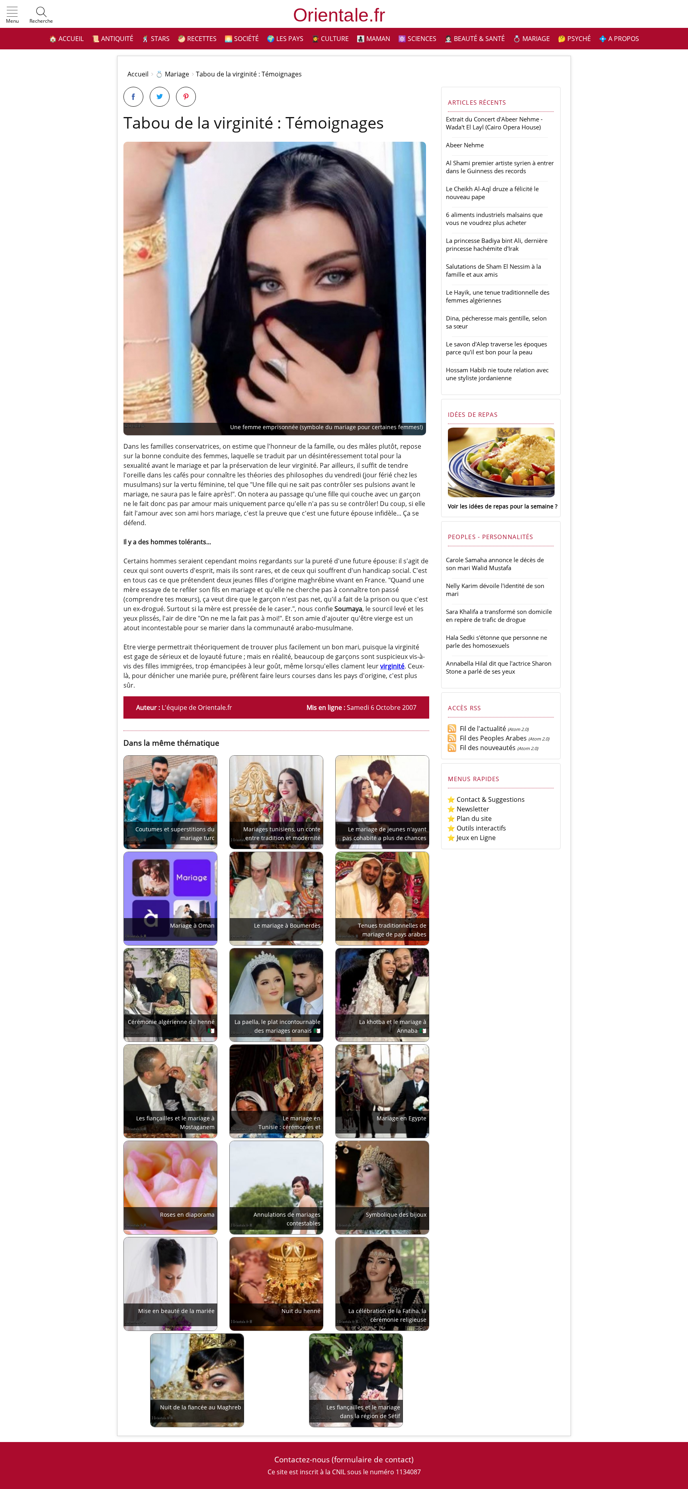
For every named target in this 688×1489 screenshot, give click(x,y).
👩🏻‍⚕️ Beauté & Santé (474, 38)
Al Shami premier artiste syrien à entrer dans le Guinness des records (500, 167)
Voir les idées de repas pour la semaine (500, 506)
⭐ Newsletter (468, 809)
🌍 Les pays (285, 38)
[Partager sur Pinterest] (186, 97)
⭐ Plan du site (469, 818)
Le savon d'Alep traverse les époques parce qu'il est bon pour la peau (496, 348)
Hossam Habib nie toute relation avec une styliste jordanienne (497, 374)
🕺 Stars (155, 38)
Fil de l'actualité (481, 728)
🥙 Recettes (197, 38)
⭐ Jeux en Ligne (471, 837)
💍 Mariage (531, 38)
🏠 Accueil (66, 38)
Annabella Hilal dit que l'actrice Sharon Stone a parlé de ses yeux (498, 667)
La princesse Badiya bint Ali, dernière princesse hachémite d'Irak (496, 244)
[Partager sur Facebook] (133, 97)
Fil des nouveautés (486, 747)
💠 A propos (619, 38)
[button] (12, 15)
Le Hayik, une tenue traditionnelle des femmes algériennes (497, 296)
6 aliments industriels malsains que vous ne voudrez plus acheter (494, 219)
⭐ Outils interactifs (476, 828)
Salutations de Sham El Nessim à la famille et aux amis (493, 270)
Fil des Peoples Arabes (492, 738)
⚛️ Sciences (417, 38)
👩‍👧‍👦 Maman (373, 38)
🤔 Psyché (574, 38)
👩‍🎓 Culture (330, 38)
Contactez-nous (302, 1459)
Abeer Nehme (465, 145)
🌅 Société (242, 38)
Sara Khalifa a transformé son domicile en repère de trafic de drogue (499, 615)
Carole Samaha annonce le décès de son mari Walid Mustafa (495, 564)
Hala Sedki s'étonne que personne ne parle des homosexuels (496, 641)
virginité (392, 666)
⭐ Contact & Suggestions (486, 799)
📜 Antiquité (112, 38)
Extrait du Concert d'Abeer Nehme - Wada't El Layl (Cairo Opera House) (494, 123)
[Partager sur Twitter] (160, 97)
